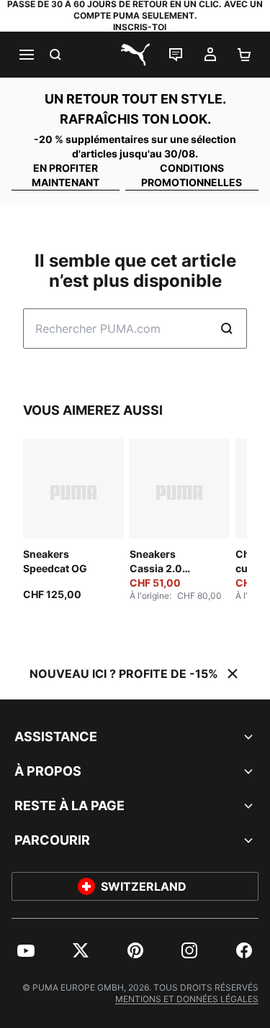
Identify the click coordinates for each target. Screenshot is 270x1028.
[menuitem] (26, 950)
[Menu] (26, 54)
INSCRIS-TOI (139, 27)
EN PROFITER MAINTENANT (65, 175)
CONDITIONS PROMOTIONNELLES (191, 175)
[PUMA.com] (135, 54)
